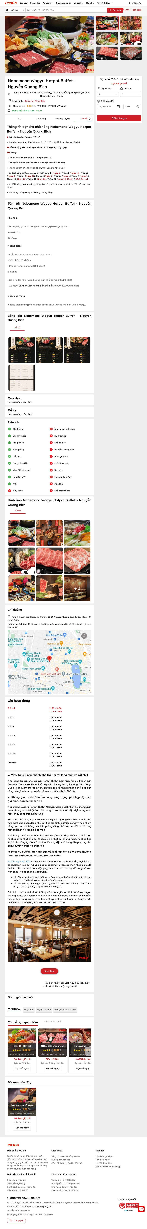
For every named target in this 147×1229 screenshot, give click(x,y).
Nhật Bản (28, 1009)
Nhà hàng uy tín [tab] (53, 1021)
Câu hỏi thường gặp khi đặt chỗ (66, 1163)
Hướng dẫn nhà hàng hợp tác (65, 1183)
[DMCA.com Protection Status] (126, 1210)
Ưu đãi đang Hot (104, 1163)
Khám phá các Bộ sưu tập (108, 1166)
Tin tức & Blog (103, 3)
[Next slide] (91, 44)
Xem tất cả (131, 53)
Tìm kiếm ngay (103, 1159)
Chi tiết (84, 118)
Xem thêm (49, 971)
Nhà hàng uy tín (63, 3)
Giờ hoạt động (63, 118)
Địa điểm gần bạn (104, 1156)
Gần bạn (23, 3)
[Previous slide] (7, 44)
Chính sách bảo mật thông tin (21, 1187)
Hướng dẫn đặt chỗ (60, 1159)
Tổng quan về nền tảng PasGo (66, 1156)
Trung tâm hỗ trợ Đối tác (63, 1180)
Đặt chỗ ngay (22, 1068)
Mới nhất (90, 3)
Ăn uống (47, 3)
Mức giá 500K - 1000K (65, 1009)
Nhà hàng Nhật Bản (19, 861)
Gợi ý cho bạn (44, 1009)
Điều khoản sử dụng (16, 1180)
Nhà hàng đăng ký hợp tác (64, 1187)
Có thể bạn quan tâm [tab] (23, 1022)
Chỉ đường (41, 118)
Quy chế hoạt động (16, 1183)
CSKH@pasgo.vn (43, 1206)
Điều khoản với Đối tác (18, 1190)
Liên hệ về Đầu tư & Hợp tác (64, 1190)
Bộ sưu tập (35, 3)
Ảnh (19, 118)
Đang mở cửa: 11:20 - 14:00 (27, 110)
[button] (107, 23)
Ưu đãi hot (78, 3)
